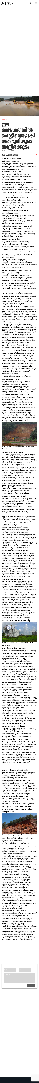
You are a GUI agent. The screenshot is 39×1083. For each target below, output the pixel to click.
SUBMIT (31, 985)
